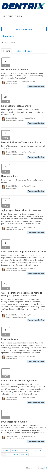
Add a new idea (24, 29)
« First (6, 450)
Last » (24, 454)
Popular (28, 51)
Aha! (45, 468)
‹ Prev (15, 450)
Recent (6, 51)
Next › (15, 454)
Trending (17, 51)
